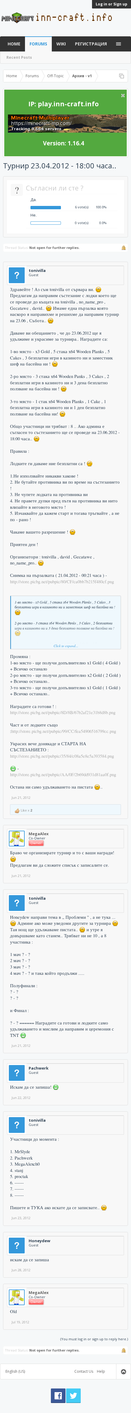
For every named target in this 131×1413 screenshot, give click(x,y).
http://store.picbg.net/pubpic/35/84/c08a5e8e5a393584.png (62, 756)
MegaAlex (39, 833)
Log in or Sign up (111, 4)
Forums (38, 44)
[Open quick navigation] (121, 76)
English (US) (15, 1371)
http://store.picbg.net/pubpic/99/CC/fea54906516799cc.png (63, 731)
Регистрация (91, 44)
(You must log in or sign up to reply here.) (94, 1339)
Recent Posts (19, 57)
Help (101, 1371)
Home (14, 44)
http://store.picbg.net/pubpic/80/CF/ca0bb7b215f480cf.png (62, 581)
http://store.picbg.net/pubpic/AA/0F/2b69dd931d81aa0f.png (63, 774)
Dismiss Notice (123, 95)
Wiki (61, 44)
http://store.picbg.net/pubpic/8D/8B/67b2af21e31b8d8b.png (62, 712)
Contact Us (83, 1371)
